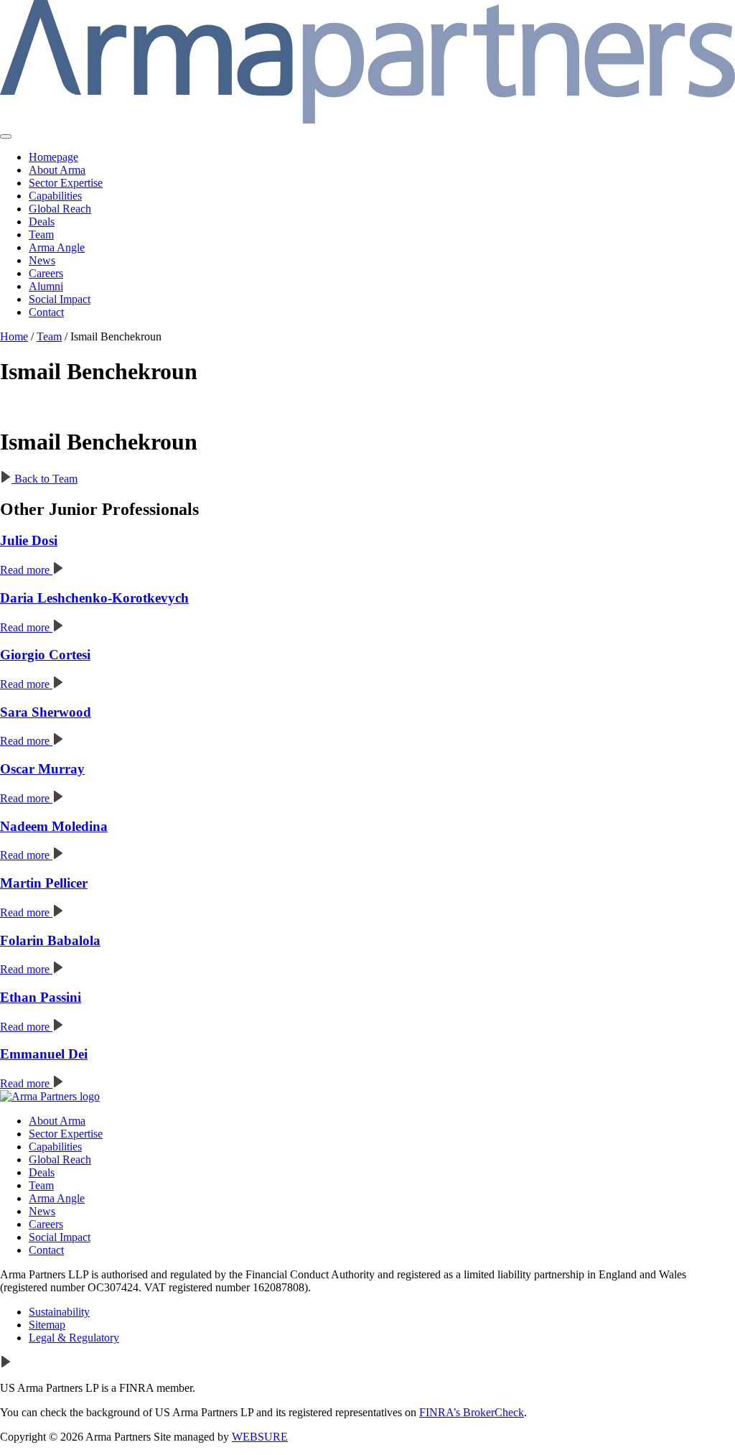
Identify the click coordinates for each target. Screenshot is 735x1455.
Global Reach (60, 209)
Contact (46, 312)
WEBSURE (260, 1437)
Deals (42, 221)
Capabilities (55, 196)
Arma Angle (57, 247)
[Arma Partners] (50, 1096)
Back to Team (44, 479)
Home (14, 336)
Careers (46, 273)
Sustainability (59, 1312)
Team (41, 234)
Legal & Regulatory (74, 1337)
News (42, 260)
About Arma (57, 170)
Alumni (46, 286)
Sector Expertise (66, 183)
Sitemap (47, 1325)
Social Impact (59, 299)
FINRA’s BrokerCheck (471, 1412)
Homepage (53, 157)
